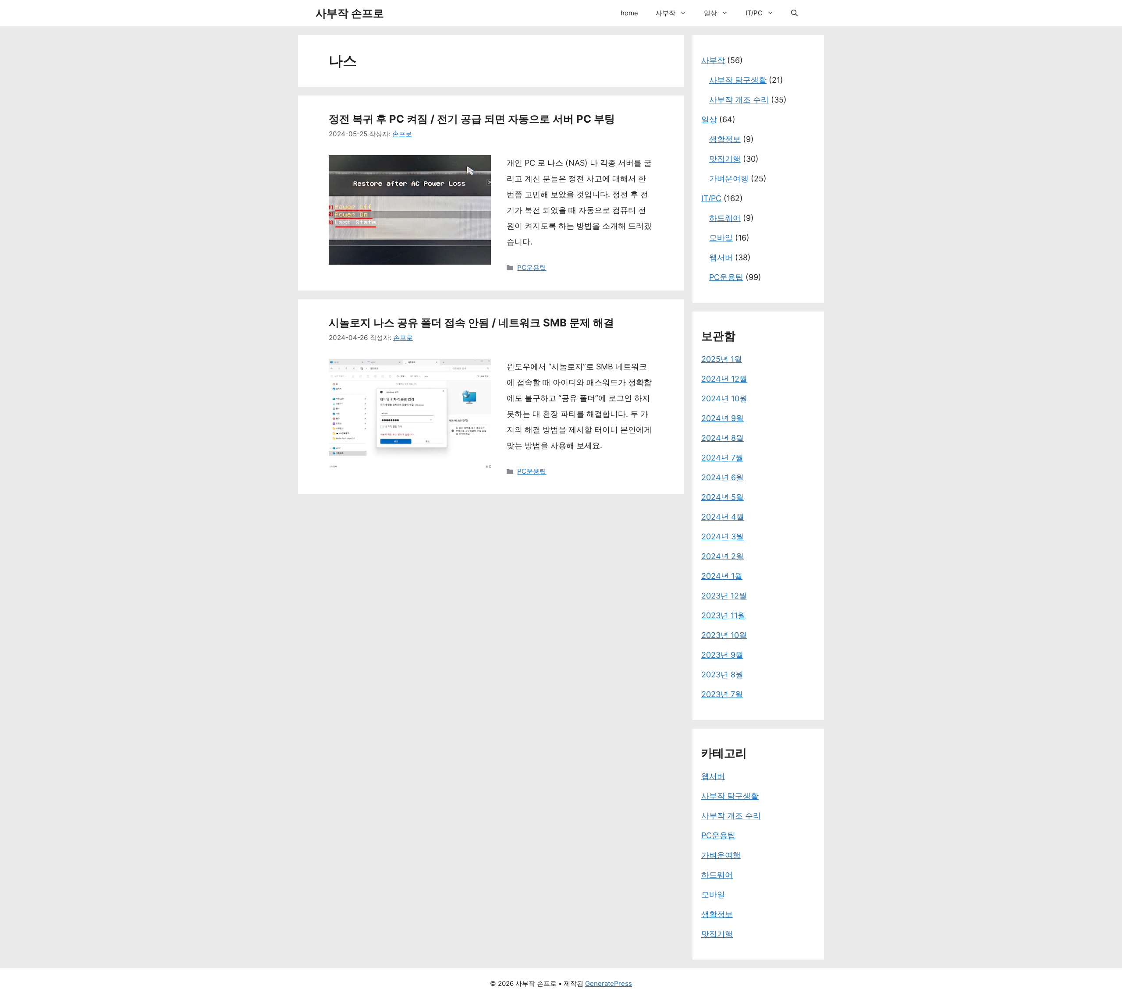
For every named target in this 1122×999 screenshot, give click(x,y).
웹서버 (721, 257)
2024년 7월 (722, 457)
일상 (710, 13)
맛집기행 (725, 158)
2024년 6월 (722, 477)
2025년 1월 (721, 359)
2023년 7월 (722, 694)
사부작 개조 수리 (739, 99)
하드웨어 (725, 218)
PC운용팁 (531, 267)
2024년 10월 (724, 398)
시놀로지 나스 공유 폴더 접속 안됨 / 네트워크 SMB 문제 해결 (471, 322)
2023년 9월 (722, 654)
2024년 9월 (722, 418)
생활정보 (725, 139)
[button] (685, 13)
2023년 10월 (724, 635)
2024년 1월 (721, 576)
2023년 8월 (722, 674)
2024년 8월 (722, 438)
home (629, 13)
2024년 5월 (722, 497)
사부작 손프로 (350, 13)
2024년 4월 (722, 516)
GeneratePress (608, 983)
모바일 (721, 237)
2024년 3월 (722, 536)
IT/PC (754, 13)
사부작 (665, 13)
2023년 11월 (723, 615)
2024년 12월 (724, 378)
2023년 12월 (724, 595)
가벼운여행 (729, 178)
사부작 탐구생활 (738, 80)
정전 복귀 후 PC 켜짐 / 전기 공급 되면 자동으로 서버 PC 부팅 (472, 119)
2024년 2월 (722, 556)
